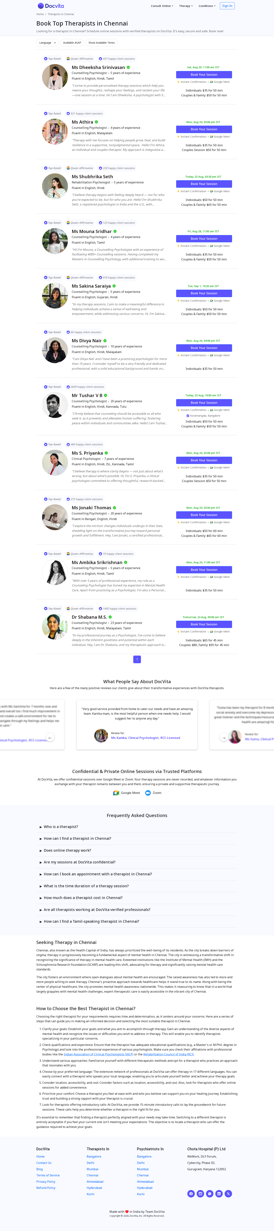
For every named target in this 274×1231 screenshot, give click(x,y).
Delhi (90, 1163)
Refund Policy (45, 1188)
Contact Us (43, 1163)
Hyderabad (94, 1188)
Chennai (92, 1175)
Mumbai (92, 1169)
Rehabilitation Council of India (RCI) (168, 1054)
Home (40, 14)
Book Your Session (204, 75)
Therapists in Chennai (61, 14)
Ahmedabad (95, 1182)
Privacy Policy (45, 1182)
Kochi (90, 1194)
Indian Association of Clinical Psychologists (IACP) (98, 1054)
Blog (39, 1169)
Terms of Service (48, 1175)
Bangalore (94, 1156)
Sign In (227, 6)
